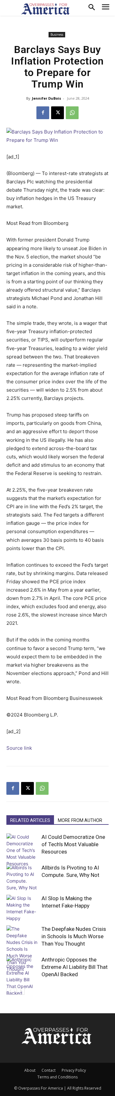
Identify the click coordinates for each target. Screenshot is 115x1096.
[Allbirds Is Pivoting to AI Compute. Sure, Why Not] (22, 877)
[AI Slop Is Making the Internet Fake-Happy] (22, 908)
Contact (49, 1070)
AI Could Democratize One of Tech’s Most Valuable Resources (73, 844)
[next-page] (21, 991)
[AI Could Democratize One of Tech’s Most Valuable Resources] (22, 850)
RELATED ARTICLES (30, 820)
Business (56, 34)
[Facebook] (42, 112)
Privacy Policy (74, 1070)
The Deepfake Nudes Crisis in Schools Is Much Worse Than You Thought (74, 936)
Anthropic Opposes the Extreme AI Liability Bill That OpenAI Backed (75, 966)
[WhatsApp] (72, 112)
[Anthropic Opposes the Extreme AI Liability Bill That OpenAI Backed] (22, 976)
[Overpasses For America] (45, 9)
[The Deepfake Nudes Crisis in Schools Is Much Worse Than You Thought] (22, 948)
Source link (19, 748)
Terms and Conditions (57, 1077)
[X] (57, 112)
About (29, 1070)
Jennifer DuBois (46, 98)
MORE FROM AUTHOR (80, 820)
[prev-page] (10, 991)
